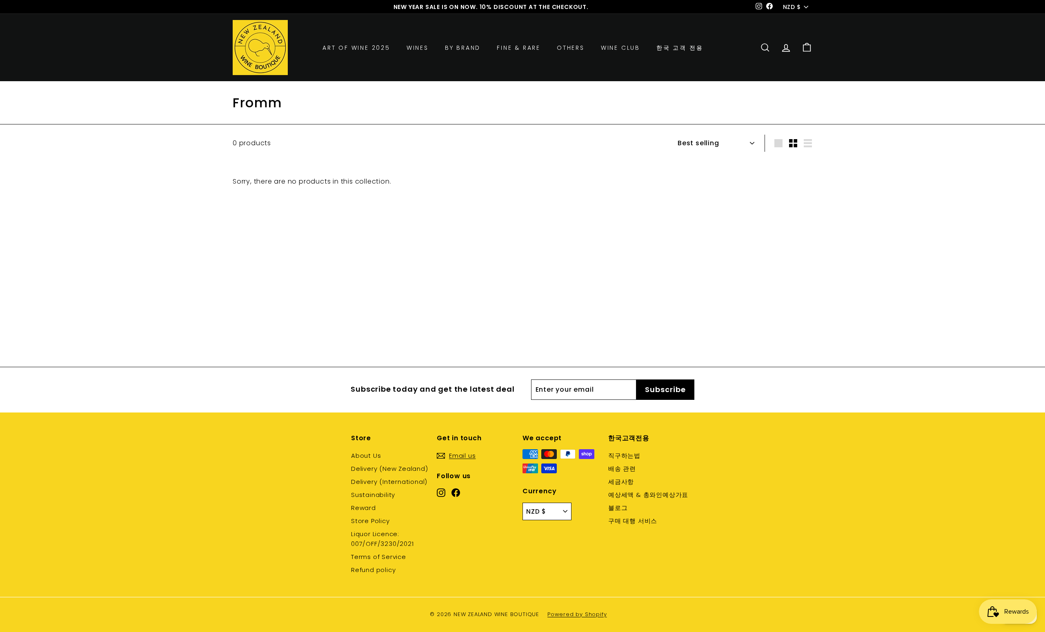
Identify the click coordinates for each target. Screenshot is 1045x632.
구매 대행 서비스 (632, 521)
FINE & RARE (518, 47)
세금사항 (621, 481)
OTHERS (571, 47)
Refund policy (373, 569)
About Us (366, 455)
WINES (418, 47)
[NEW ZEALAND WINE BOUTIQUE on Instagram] (441, 492)
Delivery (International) (389, 481)
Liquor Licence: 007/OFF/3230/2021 (382, 539)
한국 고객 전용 (679, 47)
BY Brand (462, 47)
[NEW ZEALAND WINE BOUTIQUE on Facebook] (455, 492)
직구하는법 (624, 455)
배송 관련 (622, 468)
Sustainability (373, 494)
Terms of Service (378, 556)
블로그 (617, 507)
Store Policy (370, 521)
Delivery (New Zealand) (389, 468)
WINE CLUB (620, 47)
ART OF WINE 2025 (356, 47)
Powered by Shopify (577, 614)
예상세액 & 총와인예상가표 (648, 494)
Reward (363, 507)
